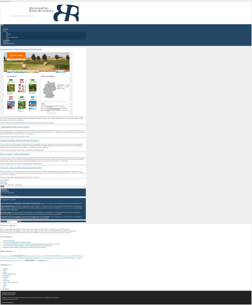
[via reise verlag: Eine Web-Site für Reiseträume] (37, 114)
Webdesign (32, 122)
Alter (1, 255)
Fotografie (5, 277)
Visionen (21, 260)
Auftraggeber (6, 40)
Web (53, 122)
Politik (7, 35)
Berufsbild (35, 150)
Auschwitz (8, 255)
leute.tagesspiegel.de (68, 208)
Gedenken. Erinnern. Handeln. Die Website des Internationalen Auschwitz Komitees (24, 247)
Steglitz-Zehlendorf (68, 258)
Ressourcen (49, 258)
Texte (4, 31)
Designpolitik (13, 150)
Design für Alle (48, 256)
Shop (46, 122)
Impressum (6, 42)
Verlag (49, 122)
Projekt (27, 122)
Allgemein (5, 268)
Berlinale (12, 256)
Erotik (74, 256)
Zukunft (41, 260)
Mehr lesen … (20, 120)
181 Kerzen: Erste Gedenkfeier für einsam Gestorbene (17, 242)
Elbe (62, 255)
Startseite (5, 27)
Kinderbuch (21, 258)
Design (7, 38)
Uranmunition (15, 260)
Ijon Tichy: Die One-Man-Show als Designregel (21, 167)
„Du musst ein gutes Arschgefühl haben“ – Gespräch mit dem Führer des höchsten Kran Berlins (27, 245)
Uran (11, 260)
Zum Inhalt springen (6, 1)
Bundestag (34, 255)
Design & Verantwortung (9, 273)
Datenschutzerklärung (8, 43)
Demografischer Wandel (40, 255)
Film (35, 177)
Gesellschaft (8, 34)
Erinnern (71, 255)
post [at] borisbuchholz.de (11, 195)
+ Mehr (2, 186)
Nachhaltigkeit (35, 258)
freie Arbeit (81, 255)
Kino (38, 177)
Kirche (27, 136)
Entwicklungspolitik (37, 163)
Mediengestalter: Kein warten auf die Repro (20, 140)
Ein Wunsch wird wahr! (9, 240)
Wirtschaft (41, 150)
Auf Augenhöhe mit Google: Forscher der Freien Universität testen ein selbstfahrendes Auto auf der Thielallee (31, 244)
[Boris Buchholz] (41, 21)
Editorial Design (57, 256)
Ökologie (46, 260)
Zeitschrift (36, 260)
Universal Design (5, 260)
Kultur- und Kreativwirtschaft (12, 37)
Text (18, 136)
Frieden (8, 136)
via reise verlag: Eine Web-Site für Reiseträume (21, 49)
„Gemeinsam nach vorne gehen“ (15, 126)
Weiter (20, 185)
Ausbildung (29, 150)
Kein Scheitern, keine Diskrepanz (15, 153)
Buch (43, 122)
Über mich (5, 29)
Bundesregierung (27, 163)
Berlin (7, 32)
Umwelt (79, 258)
